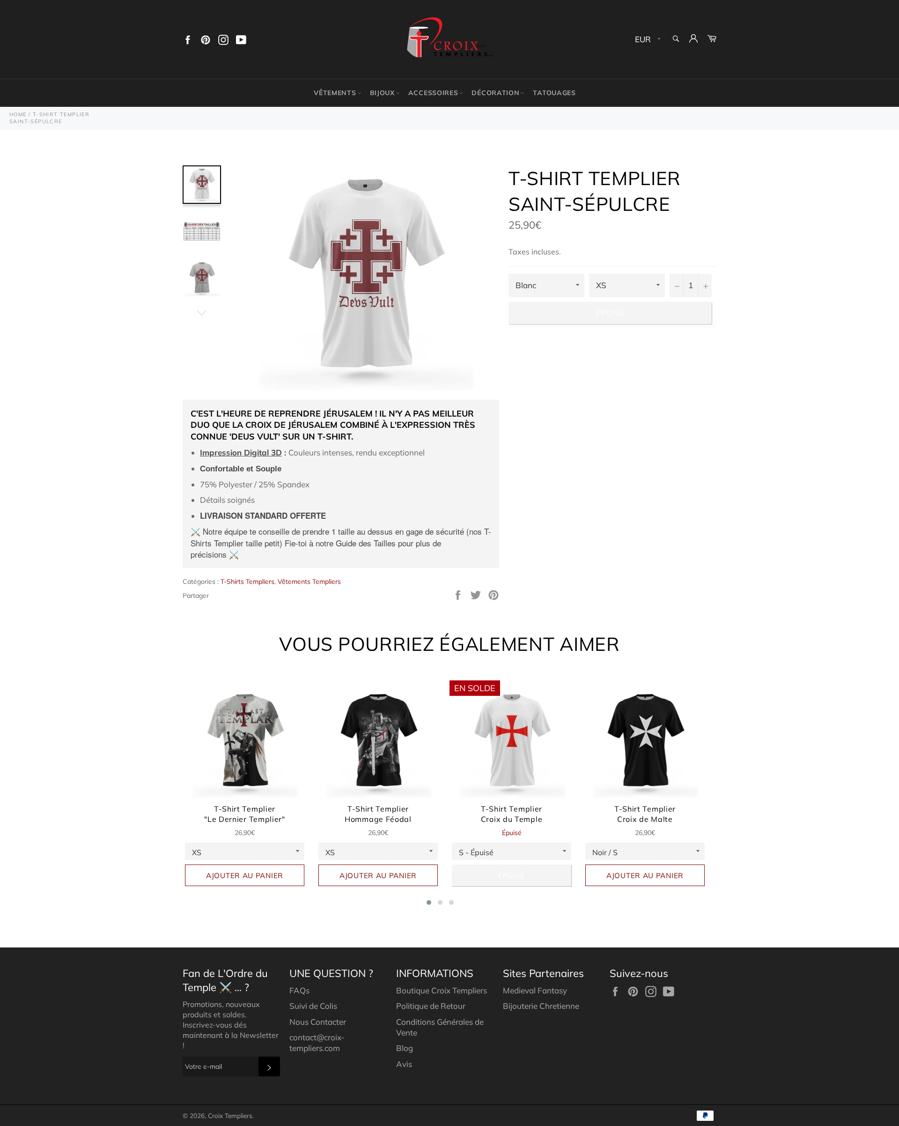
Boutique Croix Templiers (441, 990)
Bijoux (382, 93)
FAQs (299, 990)
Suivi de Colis (313, 1006)
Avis (404, 1064)
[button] (429, 902)
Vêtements (335, 93)
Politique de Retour (430, 1006)
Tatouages (554, 93)
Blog (404, 1048)
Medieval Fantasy (535, 990)
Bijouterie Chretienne (541, 1006)
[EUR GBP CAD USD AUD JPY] (647, 39)
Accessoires (433, 93)
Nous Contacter (317, 1022)
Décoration (495, 93)
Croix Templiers (230, 1115)
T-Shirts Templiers (247, 581)
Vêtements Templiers (309, 581)
